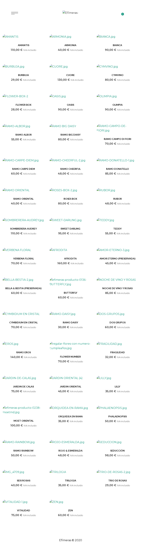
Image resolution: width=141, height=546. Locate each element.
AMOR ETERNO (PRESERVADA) (117, 258)
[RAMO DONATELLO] (117, 160)
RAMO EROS (23, 352)
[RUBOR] (117, 190)
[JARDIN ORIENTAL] (70, 378)
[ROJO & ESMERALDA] (70, 442)
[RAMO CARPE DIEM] (23, 160)
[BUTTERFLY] (70, 282)
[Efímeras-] (70, 13)
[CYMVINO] (117, 66)
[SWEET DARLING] (70, 220)
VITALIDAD (23, 510)
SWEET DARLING (70, 228)
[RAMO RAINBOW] (23, 442)
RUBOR (117, 198)
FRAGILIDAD (117, 352)
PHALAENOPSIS (117, 416)
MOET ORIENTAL (24, 420)
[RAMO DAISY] (70, 314)
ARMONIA (70, 45)
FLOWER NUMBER (70, 356)
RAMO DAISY (70, 322)
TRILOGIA (70, 480)
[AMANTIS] (23, 36)
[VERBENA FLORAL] (23, 250)
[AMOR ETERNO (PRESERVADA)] (117, 250)
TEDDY (117, 228)
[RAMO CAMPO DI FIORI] (117, 128)
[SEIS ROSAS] (23, 472)
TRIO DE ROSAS (117, 480)
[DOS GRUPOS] (117, 314)
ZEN (70, 510)
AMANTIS (23, 45)
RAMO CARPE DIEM (23, 168)
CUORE (70, 75)
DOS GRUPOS (118, 322)
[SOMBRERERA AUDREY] (23, 220)
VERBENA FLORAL (23, 258)
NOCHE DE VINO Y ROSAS (117, 288)
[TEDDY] (117, 220)
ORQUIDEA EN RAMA (70, 416)
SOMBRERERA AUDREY (23, 228)
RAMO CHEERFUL (70, 168)
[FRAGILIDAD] (117, 344)
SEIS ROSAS (23, 480)
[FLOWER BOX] (23, 96)
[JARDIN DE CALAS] (23, 378)
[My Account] (128, 13)
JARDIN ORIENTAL (70, 386)
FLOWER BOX (23, 104)
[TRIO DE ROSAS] (117, 472)
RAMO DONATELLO (117, 168)
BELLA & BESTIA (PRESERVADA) (23, 288)
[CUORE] (70, 66)
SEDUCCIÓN (117, 450)
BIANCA (117, 45)
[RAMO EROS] (23, 344)
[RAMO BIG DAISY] (70, 126)
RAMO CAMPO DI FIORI (117, 138)
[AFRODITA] (70, 250)
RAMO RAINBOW (23, 450)
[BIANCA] (117, 36)
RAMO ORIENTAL (23, 198)
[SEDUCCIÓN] (117, 442)
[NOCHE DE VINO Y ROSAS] (117, 280)
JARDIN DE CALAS (23, 386)
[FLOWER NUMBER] (70, 346)
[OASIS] (70, 96)
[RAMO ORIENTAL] (23, 190)
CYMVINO (117, 75)
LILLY (117, 386)
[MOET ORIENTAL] (23, 410)
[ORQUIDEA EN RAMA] (70, 408)
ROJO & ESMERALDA (70, 450)
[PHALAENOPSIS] (117, 408)
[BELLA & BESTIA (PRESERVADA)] (23, 280)
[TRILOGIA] (70, 472)
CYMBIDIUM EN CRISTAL (23, 322)
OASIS (70, 104)
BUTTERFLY (70, 292)
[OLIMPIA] (117, 96)
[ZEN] (70, 502)
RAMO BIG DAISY (70, 134)
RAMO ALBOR (23, 134)
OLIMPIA (117, 104)
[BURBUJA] (23, 66)
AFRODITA (70, 258)
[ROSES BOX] (70, 190)
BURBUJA (23, 75)
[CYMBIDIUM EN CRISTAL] (23, 314)
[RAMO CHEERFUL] (70, 160)
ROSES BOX (70, 198)
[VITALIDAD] (23, 502)
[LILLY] (117, 378)
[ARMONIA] (70, 36)
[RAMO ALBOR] (23, 126)
